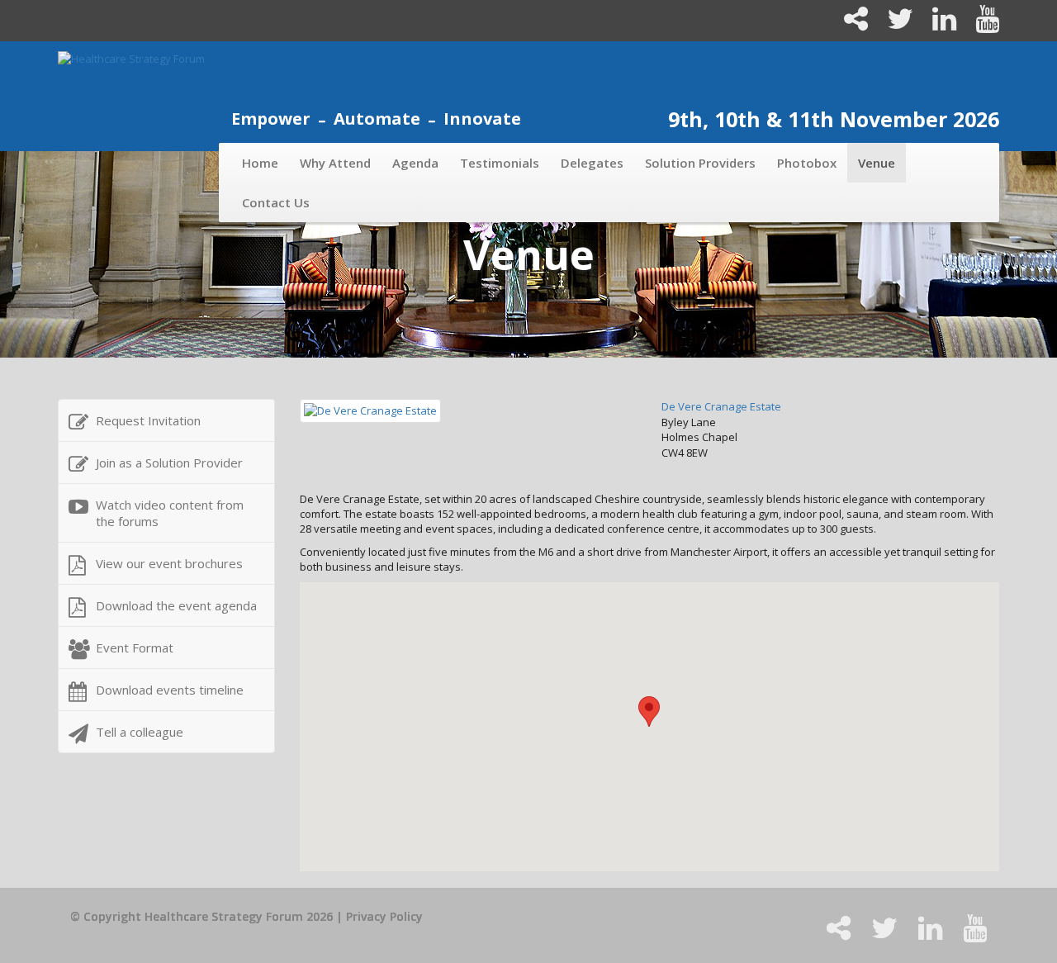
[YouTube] (979, 24)
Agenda (415, 162)
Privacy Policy (384, 916)
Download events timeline (170, 689)
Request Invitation (148, 420)
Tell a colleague (139, 731)
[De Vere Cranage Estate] (370, 409)
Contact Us (276, 202)
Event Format (134, 647)
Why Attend (335, 162)
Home (260, 162)
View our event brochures (169, 563)
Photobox (807, 162)
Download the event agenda (176, 605)
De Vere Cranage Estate (721, 406)
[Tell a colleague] (848, 24)
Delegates (592, 162)
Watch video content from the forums (170, 512)
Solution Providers (700, 162)
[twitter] (893, 24)
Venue (876, 162)
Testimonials (499, 162)
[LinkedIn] (937, 24)
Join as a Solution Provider (169, 462)
